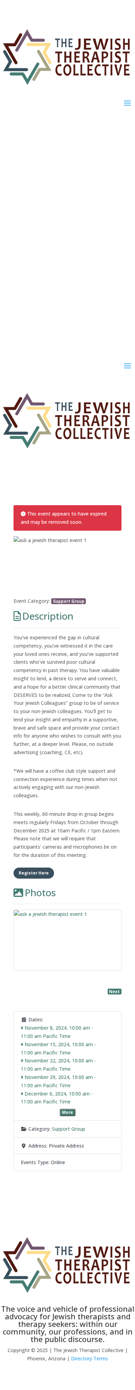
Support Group (68, 601)
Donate (67, 202)
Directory (67, 147)
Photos (40, 892)
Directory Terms (89, 1358)
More (67, 1112)
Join (67, 175)
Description (47, 615)
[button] (22, 566)
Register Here (34, 873)
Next (114, 991)
